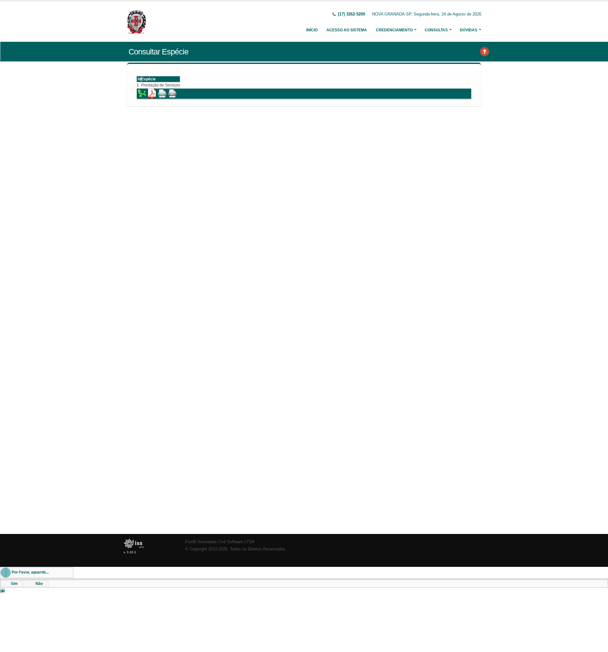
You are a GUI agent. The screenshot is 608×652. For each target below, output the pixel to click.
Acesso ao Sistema (346, 30)
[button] (12, 583)
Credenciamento (394, 30)
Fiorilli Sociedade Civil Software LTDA (220, 542)
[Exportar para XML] (172, 93)
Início (312, 30)
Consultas (436, 30)
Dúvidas (468, 30)
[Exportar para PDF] (152, 93)
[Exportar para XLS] (142, 93)
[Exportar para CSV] (162, 93)
